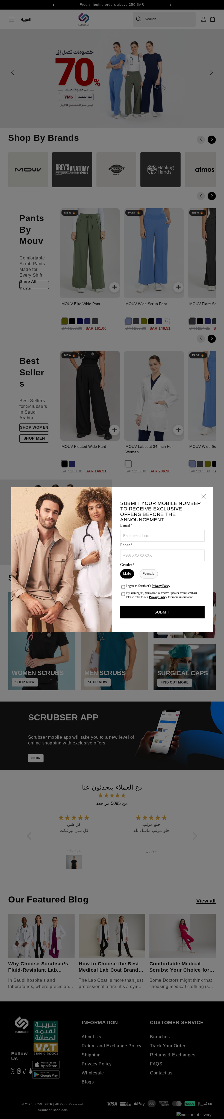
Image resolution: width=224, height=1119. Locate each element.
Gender (126, 565)
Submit (162, 612)
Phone (125, 545)
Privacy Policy (161, 586)
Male (127, 573)
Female (149, 573)
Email (125, 525)
